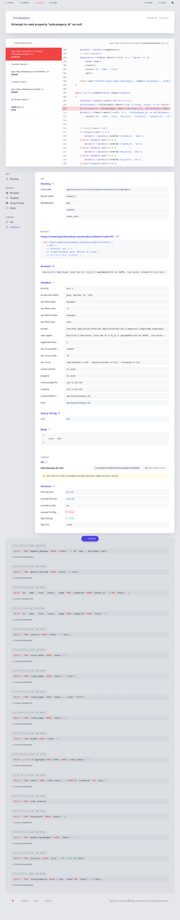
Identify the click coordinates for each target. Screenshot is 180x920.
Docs (36, 901)
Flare (132, 901)
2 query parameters (23, 557)
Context (10, 217)
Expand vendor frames (23, 43)
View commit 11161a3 (156, 468)
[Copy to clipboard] (165, 189)
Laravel (48, 901)
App (7, 174)
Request (10, 188)
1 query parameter (22, 578)
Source (24, 901)
